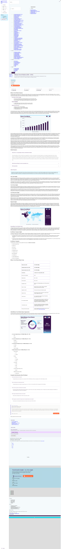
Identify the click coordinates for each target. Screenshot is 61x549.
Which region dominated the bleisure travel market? (18, 393)
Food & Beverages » (17, 22)
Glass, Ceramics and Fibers (17, 30)
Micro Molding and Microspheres (18, 28)
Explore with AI (4, 19)
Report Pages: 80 (14, 422)
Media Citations (16, 64)
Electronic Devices (16, 16)
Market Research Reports (17, 55)
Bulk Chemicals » (16, 43)
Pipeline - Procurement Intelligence (18, 57)
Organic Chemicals (16, 46)
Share (12, 443)
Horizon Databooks (16, 54)
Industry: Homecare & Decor (15, 424)
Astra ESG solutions (17, 58)
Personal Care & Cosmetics (17, 47)
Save (12, 446)
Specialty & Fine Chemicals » (18, 18)
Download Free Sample (16, 85)
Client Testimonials (16, 63)
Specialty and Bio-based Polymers (18, 21)
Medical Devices (16, 34)
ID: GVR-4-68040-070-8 (15, 421)
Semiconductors (16, 17)
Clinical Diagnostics (17, 32)
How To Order (13, 500)
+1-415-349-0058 (11, 513)
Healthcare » (16, 31)
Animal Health (16, 36)
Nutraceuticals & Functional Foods (18, 24)
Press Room (15, 70)
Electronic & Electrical (34, 12)
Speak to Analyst (57, 413)
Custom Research (13, 506)
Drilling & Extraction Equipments (18, 45)
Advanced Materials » (17, 26)
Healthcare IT (16, 33)
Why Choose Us (16, 61)
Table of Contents (13, 81)
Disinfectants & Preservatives (18, 44)
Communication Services (17, 39)
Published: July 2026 (14, 423)
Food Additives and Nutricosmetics (18, 20)
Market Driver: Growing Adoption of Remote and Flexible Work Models (22, 152)
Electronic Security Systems (18, 15)
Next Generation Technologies (18, 42)
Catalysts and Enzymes (17, 19)
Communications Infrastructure (18, 38)
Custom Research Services (17, 52)
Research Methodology (17, 62)
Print (12, 447)
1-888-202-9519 (17, 513)
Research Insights (16, 68)
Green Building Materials (17, 27)
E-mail (13, 444)
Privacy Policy (13, 501)
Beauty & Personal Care (34, 10)
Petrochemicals (16, 48)
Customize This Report (17, 476)
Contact (15, 65)
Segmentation (12, 82)
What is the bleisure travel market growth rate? (18, 382)
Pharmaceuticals (16, 35)
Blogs (15, 71)
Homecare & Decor (33, 13)
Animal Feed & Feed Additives (18, 23)
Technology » (16, 37)
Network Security (16, 41)
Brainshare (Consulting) (14, 505)
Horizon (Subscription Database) (15, 508)
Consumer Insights (16, 53)
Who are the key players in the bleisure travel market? (19, 387)
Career (15, 66)
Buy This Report (13, 435)
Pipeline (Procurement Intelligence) (15, 507)
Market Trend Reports (17, 56)
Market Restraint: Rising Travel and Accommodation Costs (20, 163)
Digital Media (16, 40)
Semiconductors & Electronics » (18, 14)
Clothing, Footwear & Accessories (35, 11)
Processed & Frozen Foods (17, 25)
